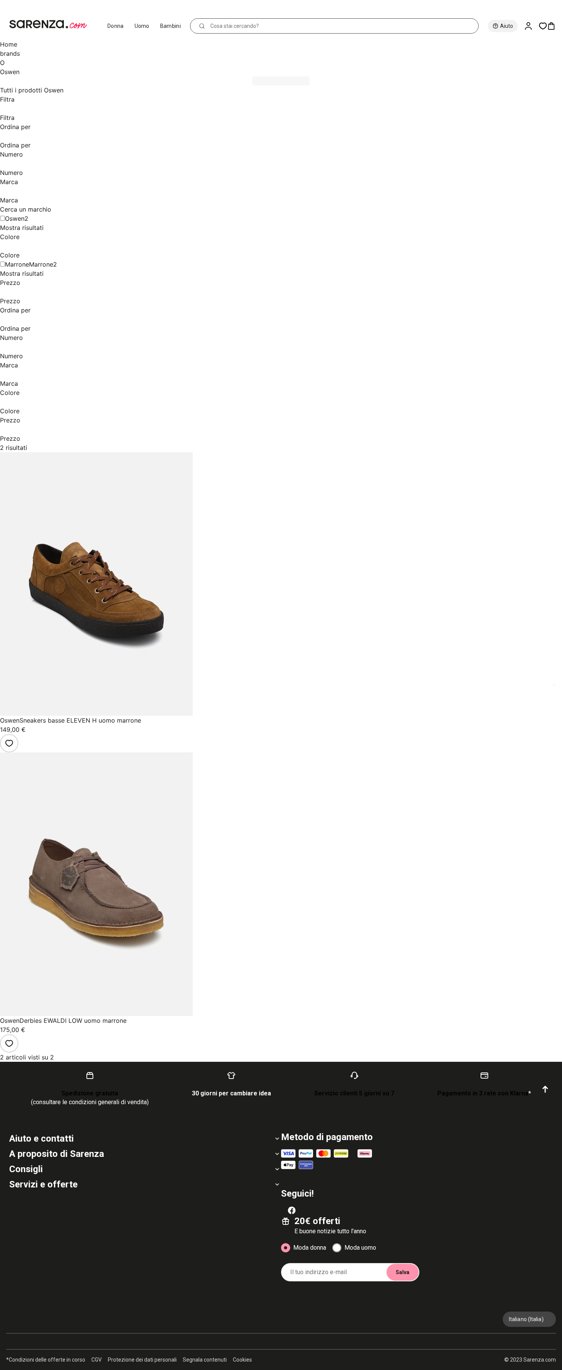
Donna (115, 26)
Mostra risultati (22, 227)
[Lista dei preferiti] (543, 26)
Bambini (170, 26)
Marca (9, 182)
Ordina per (15, 127)
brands (10, 53)
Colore (9, 237)
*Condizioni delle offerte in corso (45, 1360)
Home (8, 44)
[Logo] (51, 24)
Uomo (142, 26)
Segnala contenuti (205, 1360)
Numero (11, 154)
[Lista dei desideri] (9, 743)
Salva (402, 1272)
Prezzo (10, 282)
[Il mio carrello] (554, 26)
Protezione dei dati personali (142, 1360)
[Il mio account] (531, 26)
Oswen (14, 218)
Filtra (7, 99)
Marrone (41, 264)
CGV (96, 1360)
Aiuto (506, 26)
